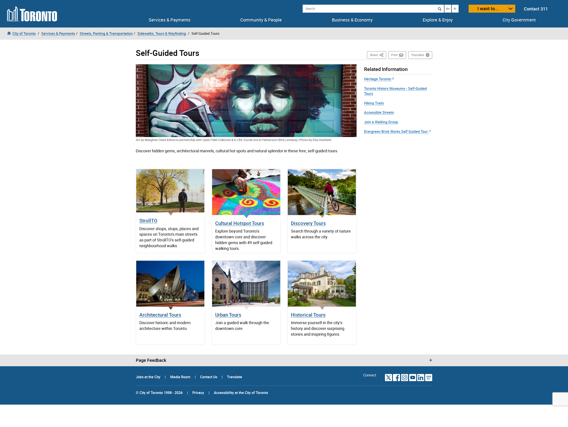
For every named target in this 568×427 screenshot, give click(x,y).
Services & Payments (169, 20)
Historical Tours (308, 314)
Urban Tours (228, 314)
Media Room (180, 376)
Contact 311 (536, 9)
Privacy (198, 392)
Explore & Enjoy (438, 20)
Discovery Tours (308, 223)
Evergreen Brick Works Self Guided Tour (396, 131)
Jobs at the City (148, 376)
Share (378, 55)
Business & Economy (352, 20)
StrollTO (148, 220)
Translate (417, 55)
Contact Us (209, 376)
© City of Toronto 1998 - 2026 (159, 392)
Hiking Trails (374, 103)
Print (394, 55)
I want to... (488, 9)
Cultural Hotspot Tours (239, 223)
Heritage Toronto (377, 78)
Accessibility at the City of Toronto (241, 392)
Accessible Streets (379, 112)
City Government (519, 20)
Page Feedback (151, 360)
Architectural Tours (160, 314)
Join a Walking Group (381, 121)
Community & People (261, 20)
